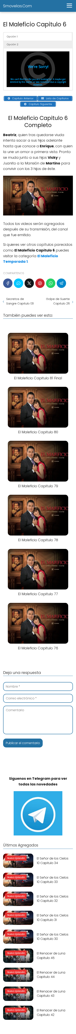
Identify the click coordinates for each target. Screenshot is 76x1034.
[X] (29, 283)
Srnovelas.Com (17, 6)
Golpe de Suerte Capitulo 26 (58, 301)
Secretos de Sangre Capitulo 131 (20, 301)
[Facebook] (7, 283)
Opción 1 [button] (12, 36)
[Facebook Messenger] (18, 283)
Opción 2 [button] (12, 44)
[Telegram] (61, 283)
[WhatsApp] (50, 283)
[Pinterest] (40, 283)
